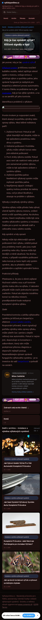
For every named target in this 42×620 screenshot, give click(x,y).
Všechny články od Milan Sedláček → (22, 392)
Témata (22, 18)
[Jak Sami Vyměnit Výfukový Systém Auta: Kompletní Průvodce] (21, 492)
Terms (4, 607)
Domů (6, 18)
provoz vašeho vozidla (21, 322)
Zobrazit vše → (37, 429)
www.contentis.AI (25, 604)
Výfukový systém (9, 67)
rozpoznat (6, 93)
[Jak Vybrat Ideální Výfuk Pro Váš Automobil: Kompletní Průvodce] (21, 453)
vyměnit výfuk (28, 62)
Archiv (14, 18)
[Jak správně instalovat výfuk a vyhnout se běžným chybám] (21, 570)
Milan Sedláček (18, 376)
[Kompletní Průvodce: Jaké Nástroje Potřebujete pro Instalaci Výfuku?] (21, 531)
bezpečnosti (23, 361)
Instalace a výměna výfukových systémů (21, 27)
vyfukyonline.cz (11, 2)
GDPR (35, 604)
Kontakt (32, 18)
